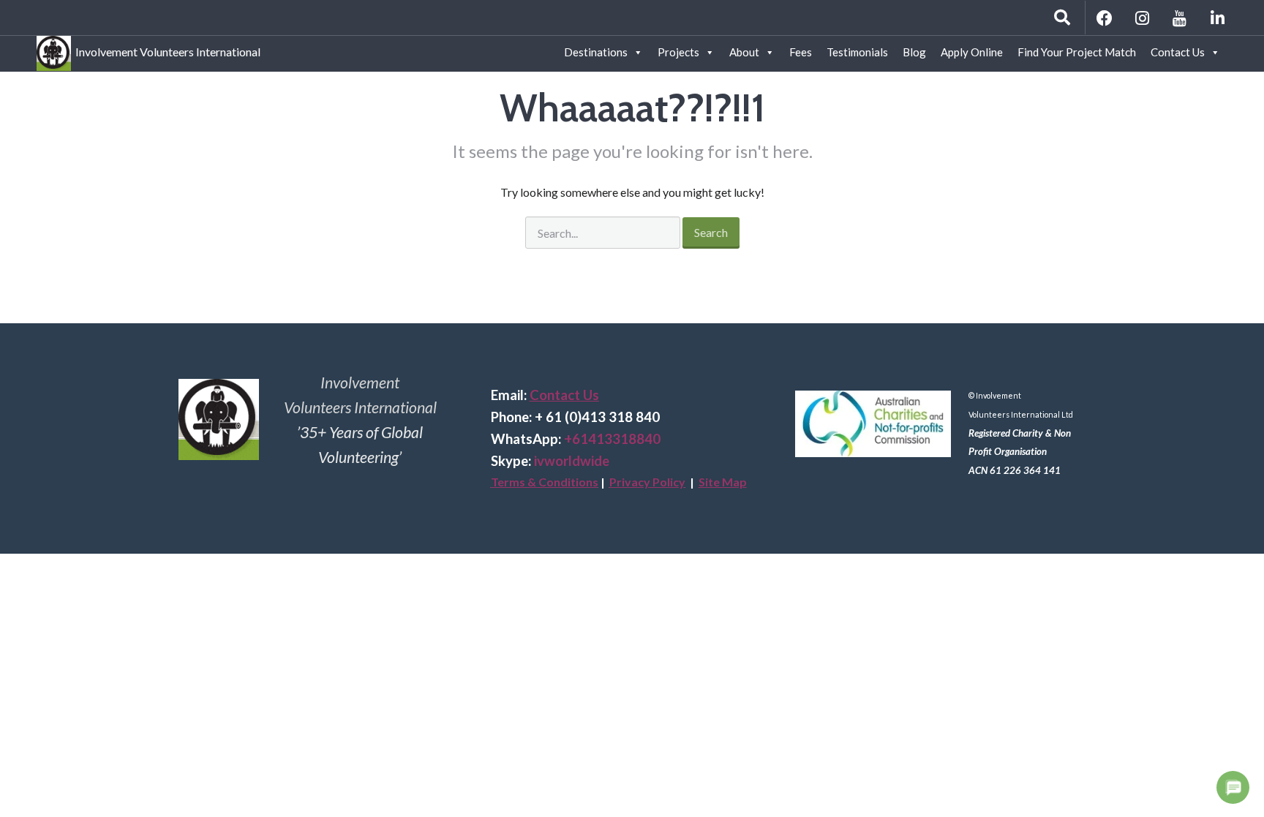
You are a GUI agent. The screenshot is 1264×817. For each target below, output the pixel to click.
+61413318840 (612, 439)
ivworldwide (571, 461)
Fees (800, 52)
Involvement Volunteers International (165, 49)
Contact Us (1178, 52)
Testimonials (857, 52)
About (744, 52)
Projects (678, 52)
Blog (914, 52)
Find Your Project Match (1076, 52)
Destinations (596, 52)
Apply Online (972, 52)
